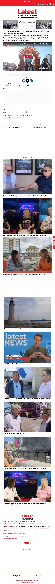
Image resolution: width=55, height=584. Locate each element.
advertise (21, 580)
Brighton (10, 74)
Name (4, 106)
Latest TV (29, 74)
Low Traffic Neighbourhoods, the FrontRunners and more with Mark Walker (40, 126)
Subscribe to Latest (27, 1)
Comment (5, 88)
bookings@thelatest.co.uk (19, 533)
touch (12, 528)
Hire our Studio (6, 530)
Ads (36, 528)
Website (4, 112)
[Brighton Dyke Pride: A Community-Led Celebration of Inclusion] (27, 216)
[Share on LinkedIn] (31, 82)
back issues (26, 580)
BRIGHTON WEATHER (27, 575)
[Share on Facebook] (24, 82)
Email (4, 109)
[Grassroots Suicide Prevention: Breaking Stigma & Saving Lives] (27, 255)
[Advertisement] (27, 143)
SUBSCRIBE (54, 243)
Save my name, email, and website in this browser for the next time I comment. (18, 115)
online (40, 523)
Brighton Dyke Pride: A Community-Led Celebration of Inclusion (24, 235)
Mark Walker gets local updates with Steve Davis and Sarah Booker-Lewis (14, 127)
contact (30, 580)
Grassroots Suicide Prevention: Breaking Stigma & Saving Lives (24, 274)
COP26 (16, 74)
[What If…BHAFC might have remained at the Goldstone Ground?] (27, 176)
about (17, 580)
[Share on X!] (27, 82)
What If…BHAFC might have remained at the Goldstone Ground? (25, 196)
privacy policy (36, 580)
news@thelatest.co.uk (11, 538)
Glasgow (23, 74)
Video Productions (44, 528)
